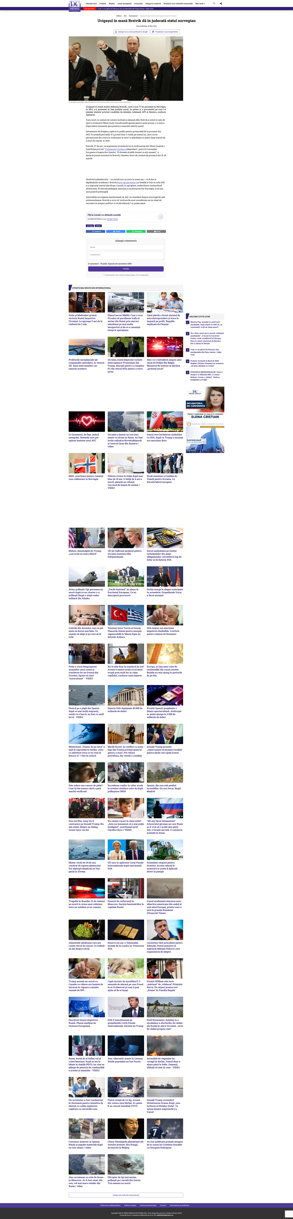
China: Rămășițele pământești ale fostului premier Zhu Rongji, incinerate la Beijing (125, 1144)
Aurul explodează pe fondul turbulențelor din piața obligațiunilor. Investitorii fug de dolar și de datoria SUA (164, 555)
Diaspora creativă (153, 3)
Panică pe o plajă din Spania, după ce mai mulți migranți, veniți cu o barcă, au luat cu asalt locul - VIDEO (86, 713)
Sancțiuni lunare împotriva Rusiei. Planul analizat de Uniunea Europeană (83, 1022)
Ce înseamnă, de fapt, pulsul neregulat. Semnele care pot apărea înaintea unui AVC (84, 437)
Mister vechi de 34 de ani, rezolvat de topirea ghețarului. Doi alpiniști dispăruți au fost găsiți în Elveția (85, 867)
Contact (163, 1205)
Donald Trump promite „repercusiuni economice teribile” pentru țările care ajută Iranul (165, 749)
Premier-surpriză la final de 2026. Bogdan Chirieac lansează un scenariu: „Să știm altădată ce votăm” (207, 363)
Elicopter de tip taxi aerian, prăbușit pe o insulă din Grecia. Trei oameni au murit (124, 1180)
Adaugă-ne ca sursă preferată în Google (133, 32)
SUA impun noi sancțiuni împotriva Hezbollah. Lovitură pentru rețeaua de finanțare (163, 630)
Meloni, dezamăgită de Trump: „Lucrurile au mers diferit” (85, 552)
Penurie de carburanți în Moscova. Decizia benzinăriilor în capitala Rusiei (126, 904)
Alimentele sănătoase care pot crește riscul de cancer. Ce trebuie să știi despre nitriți (87, 945)
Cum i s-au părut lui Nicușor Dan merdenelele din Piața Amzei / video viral (125, 9)
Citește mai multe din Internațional (126, 1195)
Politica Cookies (130, 1205)
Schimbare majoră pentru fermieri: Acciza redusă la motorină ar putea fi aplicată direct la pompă (162, 867)
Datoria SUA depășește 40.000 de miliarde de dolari (125, 710)
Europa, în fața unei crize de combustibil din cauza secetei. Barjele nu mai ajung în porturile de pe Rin (164, 671)
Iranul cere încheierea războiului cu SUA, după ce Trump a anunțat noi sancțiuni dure (165, 437)
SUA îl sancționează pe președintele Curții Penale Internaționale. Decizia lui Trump (125, 1022)
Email (158, 231)
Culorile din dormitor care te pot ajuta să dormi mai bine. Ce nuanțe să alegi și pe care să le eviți (86, 632)
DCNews (75, 6)
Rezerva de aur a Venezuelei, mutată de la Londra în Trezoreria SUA (126, 945)
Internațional (133, 16)
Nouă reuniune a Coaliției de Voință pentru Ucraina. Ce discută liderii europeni (162, 478)
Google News (112, 219)
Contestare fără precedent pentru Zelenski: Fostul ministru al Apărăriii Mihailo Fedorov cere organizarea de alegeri (165, 947)
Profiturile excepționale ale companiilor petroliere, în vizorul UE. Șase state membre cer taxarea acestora (86, 364)
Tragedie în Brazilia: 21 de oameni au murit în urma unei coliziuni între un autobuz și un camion (87, 904)
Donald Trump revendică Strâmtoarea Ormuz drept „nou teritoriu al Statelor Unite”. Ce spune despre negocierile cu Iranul (163, 1105)
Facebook (97, 231)
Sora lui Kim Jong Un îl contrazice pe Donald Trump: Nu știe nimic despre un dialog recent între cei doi (86, 825)
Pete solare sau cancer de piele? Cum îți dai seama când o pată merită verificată (86, 788)
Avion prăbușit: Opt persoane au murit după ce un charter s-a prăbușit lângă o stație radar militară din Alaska (86, 594)
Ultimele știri (91, 3)
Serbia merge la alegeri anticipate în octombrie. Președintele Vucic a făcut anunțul (165, 592)
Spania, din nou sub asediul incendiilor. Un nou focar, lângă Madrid (164, 788)
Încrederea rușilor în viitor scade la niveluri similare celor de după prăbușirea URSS (125, 788)
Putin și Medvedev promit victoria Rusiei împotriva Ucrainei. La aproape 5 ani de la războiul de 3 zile (85, 320)
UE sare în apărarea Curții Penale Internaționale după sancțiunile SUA (125, 865)
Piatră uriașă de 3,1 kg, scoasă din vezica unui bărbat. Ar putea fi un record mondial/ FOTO (125, 1102)
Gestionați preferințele (148, 1205)
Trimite (126, 269)
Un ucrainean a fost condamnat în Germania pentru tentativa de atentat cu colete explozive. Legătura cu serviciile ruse (86, 1104)
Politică (103, 3)
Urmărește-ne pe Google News (166, 32)
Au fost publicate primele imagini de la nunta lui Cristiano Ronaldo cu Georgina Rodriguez (165, 1144)
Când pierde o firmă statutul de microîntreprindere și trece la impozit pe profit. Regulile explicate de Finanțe (163, 320)
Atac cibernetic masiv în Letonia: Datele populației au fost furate (125, 1060)
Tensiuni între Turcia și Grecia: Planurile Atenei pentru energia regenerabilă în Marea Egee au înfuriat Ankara (124, 632)
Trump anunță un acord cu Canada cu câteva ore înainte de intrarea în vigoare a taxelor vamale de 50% (86, 986)
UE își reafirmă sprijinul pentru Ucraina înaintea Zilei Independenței (124, 553)
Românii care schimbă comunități (178, 3)
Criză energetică (125, 3)
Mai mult (200, 3)
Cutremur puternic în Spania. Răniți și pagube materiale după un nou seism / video (86, 1144)
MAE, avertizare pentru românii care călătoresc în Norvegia (86, 477)
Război (112, 3)
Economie (138, 3)
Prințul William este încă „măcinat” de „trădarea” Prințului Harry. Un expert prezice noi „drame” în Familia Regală (164, 986)
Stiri (125, 16)
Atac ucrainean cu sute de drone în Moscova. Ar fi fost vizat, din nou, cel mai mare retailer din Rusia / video (86, 1182)
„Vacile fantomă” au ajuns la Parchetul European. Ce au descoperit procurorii (123, 592)
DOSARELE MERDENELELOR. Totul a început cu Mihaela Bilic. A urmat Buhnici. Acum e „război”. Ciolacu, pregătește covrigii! (206, 376)
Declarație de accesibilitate (179, 1205)
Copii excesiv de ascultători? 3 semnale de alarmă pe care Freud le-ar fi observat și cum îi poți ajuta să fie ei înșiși (125, 986)
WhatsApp (138, 231)
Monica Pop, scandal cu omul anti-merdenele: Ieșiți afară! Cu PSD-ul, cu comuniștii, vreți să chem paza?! (206, 324)
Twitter (117, 231)
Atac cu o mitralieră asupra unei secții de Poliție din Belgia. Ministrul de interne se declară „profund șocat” (164, 364)
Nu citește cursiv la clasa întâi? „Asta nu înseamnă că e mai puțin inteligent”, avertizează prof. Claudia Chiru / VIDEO (126, 825)
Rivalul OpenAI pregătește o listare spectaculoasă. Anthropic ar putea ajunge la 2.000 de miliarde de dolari (164, 713)
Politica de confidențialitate (110, 1205)
